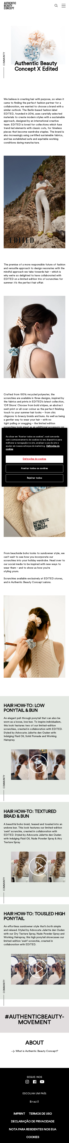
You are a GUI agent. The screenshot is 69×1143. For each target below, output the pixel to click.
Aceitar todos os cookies (34, 468)
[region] (34, 457)
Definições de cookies (34, 459)
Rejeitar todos (34, 478)
